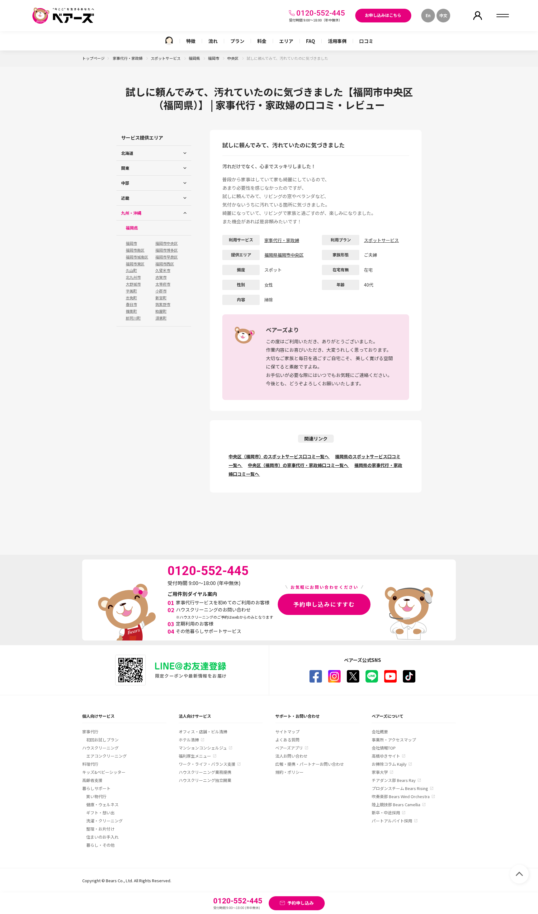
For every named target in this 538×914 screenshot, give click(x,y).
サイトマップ (287, 732)
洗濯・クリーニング (104, 821)
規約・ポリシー (289, 772)
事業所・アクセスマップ (394, 740)
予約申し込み (300, 903)
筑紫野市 (162, 304)
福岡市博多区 (166, 250)
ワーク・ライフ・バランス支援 (207, 764)
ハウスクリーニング (100, 748)
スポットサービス (166, 58)
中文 (443, 15)
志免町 (131, 297)
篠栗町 (131, 311)
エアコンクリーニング (106, 756)
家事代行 (90, 732)
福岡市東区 (135, 263)
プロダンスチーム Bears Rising (400, 788)
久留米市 (162, 270)
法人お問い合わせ (291, 756)
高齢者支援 (92, 780)
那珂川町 (133, 318)
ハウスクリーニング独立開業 (205, 780)
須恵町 (161, 318)
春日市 (131, 304)
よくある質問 (287, 740)
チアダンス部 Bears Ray (394, 780)
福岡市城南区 (137, 257)
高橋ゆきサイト (386, 756)
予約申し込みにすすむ (324, 604)
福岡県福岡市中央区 (284, 255)
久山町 (131, 270)
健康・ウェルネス (102, 804)
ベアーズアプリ (289, 748)
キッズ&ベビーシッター (103, 772)
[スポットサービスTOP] (169, 40)
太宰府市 (162, 284)
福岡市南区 (135, 250)
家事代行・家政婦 (128, 58)
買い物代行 (96, 796)
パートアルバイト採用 (392, 821)
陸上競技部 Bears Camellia (396, 804)
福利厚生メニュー (195, 756)
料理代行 (90, 764)
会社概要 (380, 732)
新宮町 (161, 297)
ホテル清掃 (189, 740)
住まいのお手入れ (102, 837)
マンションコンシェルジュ (203, 748)
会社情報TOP (384, 748)
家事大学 (380, 772)
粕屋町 (161, 311)
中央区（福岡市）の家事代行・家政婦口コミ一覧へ (298, 465)
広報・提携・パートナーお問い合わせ (309, 764)
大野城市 (133, 284)
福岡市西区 (164, 263)
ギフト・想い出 (100, 813)
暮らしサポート (96, 788)
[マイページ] (477, 15)
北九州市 (133, 277)
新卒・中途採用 (386, 813)
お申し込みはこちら (383, 15)
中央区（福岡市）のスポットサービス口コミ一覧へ (279, 456)
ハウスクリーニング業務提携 (205, 772)
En (428, 15)
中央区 (233, 58)
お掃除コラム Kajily (389, 764)
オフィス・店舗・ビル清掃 (203, 732)
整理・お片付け (100, 829)
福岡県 (195, 58)
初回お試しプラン (102, 740)
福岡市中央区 (166, 243)
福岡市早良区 (166, 257)
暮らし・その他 (100, 845)
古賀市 (161, 277)
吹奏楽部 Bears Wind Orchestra (401, 796)
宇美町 (131, 290)
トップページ (93, 58)
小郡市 (161, 290)
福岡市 (214, 58)
